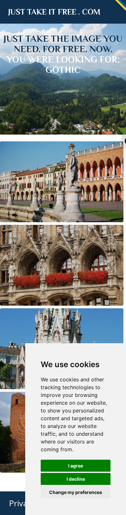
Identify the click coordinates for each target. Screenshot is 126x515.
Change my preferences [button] (75, 492)
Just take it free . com (54, 11)
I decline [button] (76, 479)
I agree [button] (75, 465)
